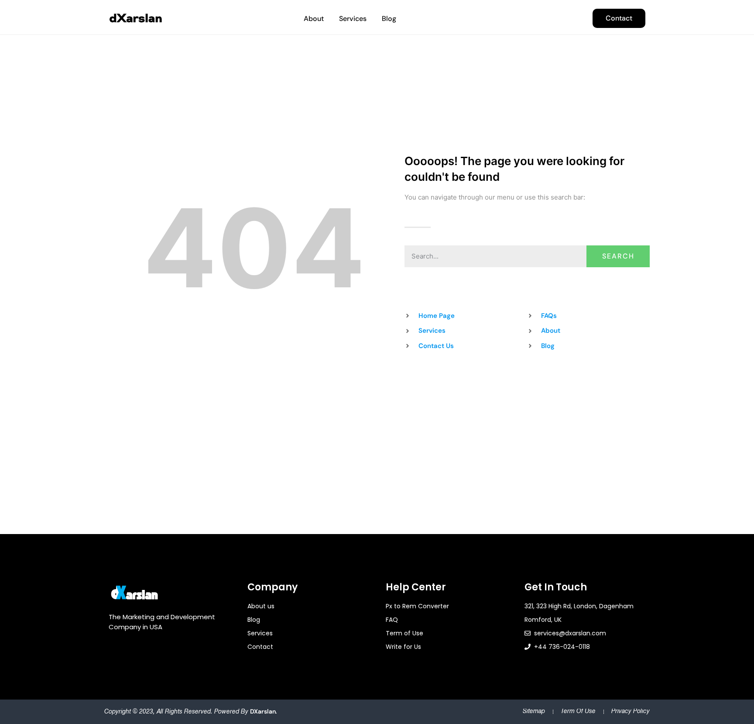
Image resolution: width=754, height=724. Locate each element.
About (314, 18)
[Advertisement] (377, 416)
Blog (389, 18)
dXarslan (263, 711)
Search (618, 256)
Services (353, 18)
